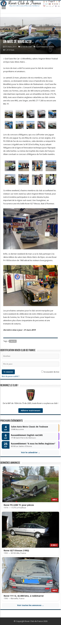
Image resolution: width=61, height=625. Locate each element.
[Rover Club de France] (30, 3)
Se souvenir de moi (51, 372)
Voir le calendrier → (30, 452)
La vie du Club (26, 47)
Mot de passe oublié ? (10, 376)
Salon (13, 341)
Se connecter (8, 372)
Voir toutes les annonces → (30, 605)
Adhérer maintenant (30, 410)
